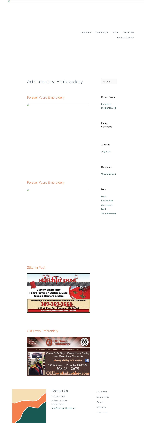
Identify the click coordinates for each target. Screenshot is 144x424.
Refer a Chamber (125, 37)
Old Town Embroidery (42, 331)
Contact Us (128, 32)
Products (101, 407)
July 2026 (105, 152)
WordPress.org (108, 213)
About (115, 32)
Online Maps (102, 32)
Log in (104, 196)
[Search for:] (109, 81)
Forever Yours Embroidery (45, 97)
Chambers (86, 32)
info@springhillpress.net (64, 408)
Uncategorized (108, 174)
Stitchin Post (36, 267)
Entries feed (107, 201)
